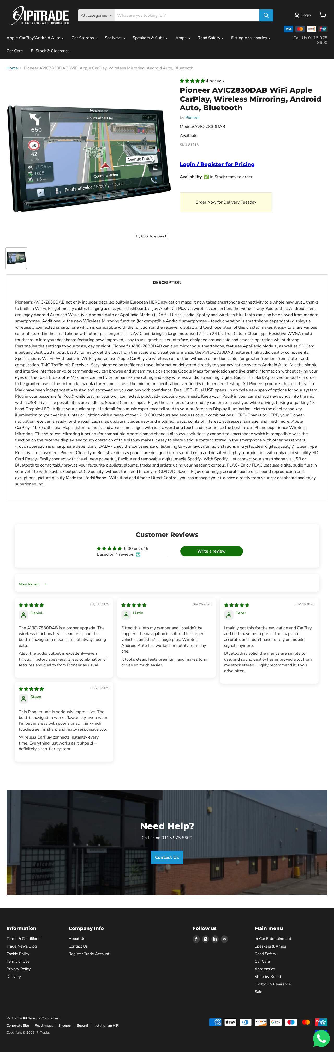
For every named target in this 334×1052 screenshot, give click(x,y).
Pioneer (192, 117)
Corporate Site (18, 1025)
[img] (31, 605)
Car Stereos (83, 38)
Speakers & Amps (270, 946)
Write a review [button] (211, 551)
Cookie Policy (18, 953)
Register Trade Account (89, 953)
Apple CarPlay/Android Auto (34, 38)
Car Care (15, 51)
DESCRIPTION (167, 283)
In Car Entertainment (273, 938)
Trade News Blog (22, 946)
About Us (77, 938)
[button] (193, 81)
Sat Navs (114, 38)
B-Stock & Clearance (50, 51)
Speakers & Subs (149, 38)
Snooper (64, 1025)
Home (12, 68)
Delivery (14, 976)
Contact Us (78, 946)
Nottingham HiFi (106, 1025)
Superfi (82, 1025)
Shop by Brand (268, 976)
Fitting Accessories (249, 38)
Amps (181, 38)
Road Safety (209, 38)
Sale (258, 991)
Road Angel (44, 1025)
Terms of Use (18, 961)
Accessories (265, 969)
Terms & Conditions (23, 938)
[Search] (266, 15)
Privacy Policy (19, 969)
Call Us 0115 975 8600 (310, 40)
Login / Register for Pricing (217, 164)
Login (306, 15)
